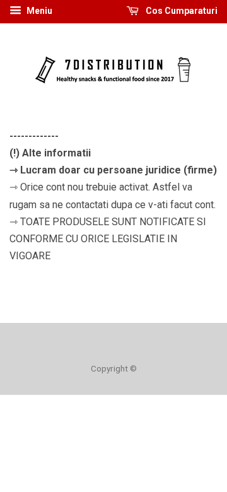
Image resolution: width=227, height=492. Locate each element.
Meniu (38, 11)
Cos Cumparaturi (181, 11)
